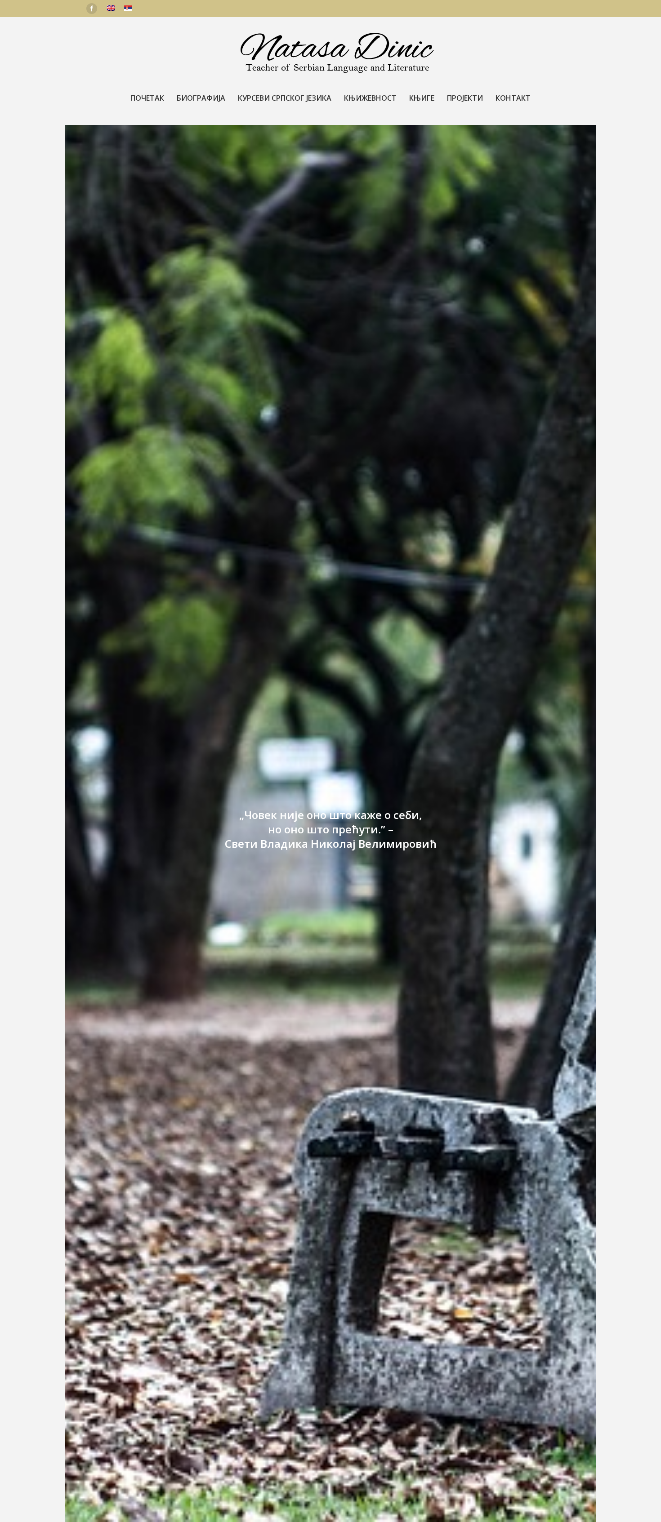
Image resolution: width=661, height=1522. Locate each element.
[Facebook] (91, 8)
